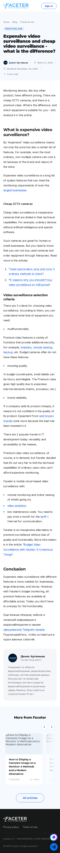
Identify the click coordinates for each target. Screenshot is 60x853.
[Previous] (44, 727)
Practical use (27, 22)
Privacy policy (11, 827)
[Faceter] (15, 5)
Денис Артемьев (18, 62)
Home (6, 22)
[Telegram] (54, 847)
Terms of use (30, 827)
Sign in (49, 6)
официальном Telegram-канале (23, 629)
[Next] (52, 727)
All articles (30, 798)
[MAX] (54, 837)
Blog (15, 22)
